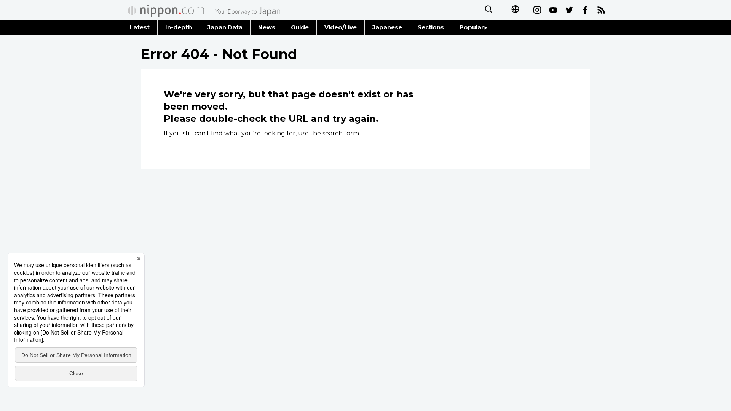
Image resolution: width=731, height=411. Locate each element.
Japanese (387, 27)
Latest (140, 27)
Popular (472, 27)
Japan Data (225, 27)
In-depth (178, 27)
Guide (300, 27)
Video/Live (340, 27)
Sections (431, 27)
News (266, 27)
